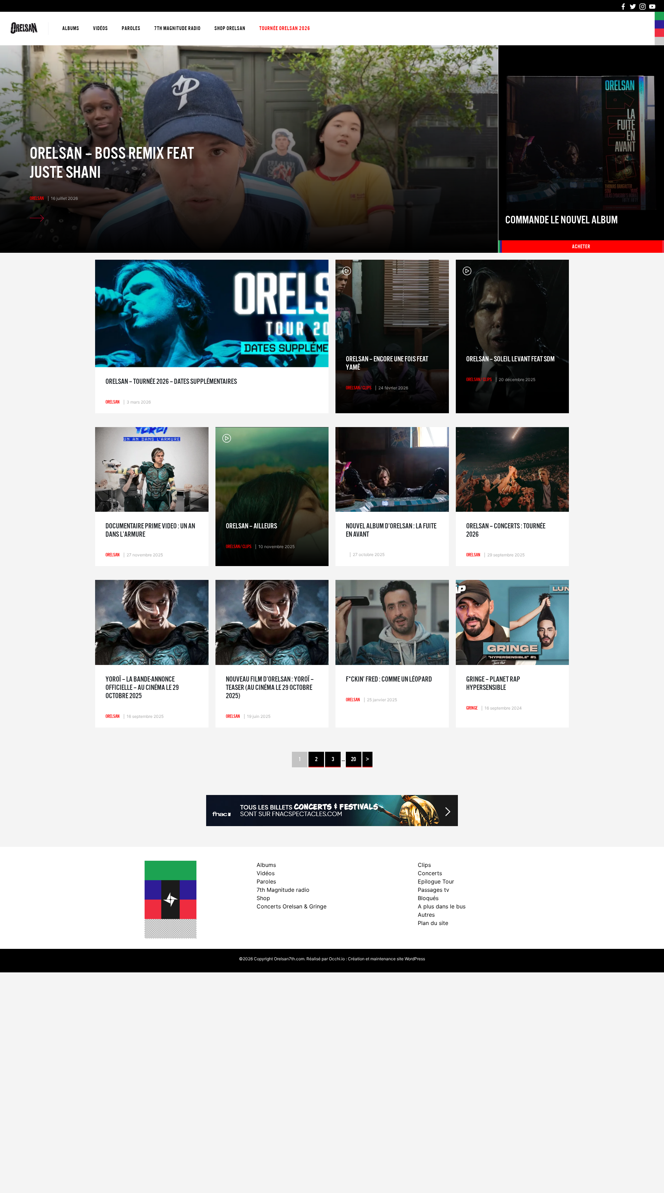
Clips (424, 864)
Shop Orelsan (230, 28)
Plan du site (433, 922)
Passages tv (433, 889)
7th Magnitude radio (177, 28)
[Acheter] (581, 149)
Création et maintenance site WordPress (386, 958)
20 (353, 759)
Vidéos (100, 28)
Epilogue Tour (436, 881)
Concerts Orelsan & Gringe (291, 906)
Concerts (430, 873)
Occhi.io (337, 958)
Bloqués (428, 898)
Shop (263, 898)
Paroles (131, 28)
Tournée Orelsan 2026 (284, 28)
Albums (70, 28)
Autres (426, 914)
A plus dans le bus (441, 906)
